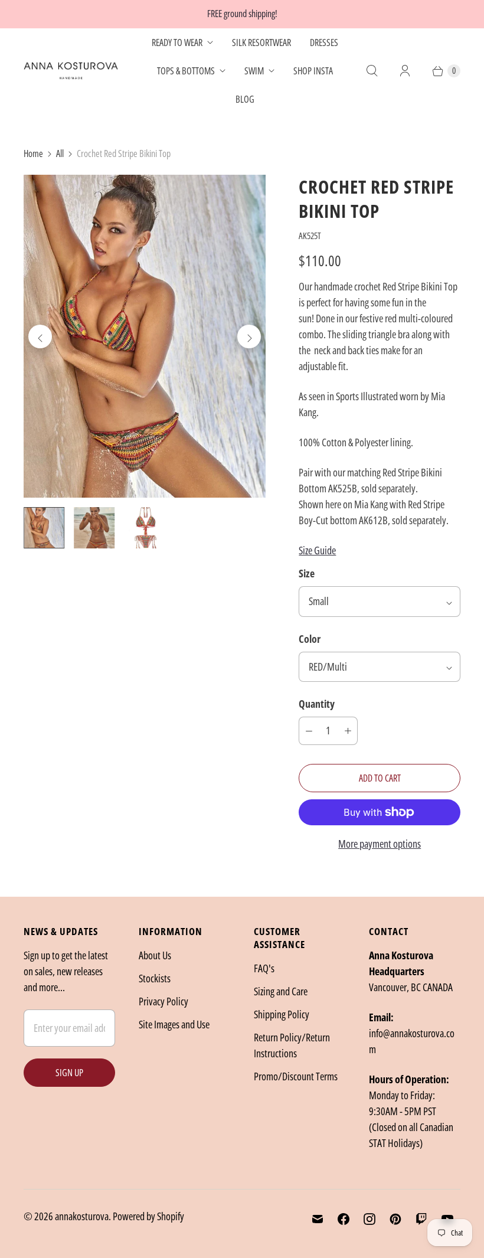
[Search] (371, 71)
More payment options (379, 844)
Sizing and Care (281, 991)
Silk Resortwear (261, 42)
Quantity (317, 704)
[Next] (249, 336)
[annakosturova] (71, 71)
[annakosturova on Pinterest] (395, 1219)
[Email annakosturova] (318, 1219)
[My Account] (404, 71)
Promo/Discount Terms (296, 1076)
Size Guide (317, 550)
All (60, 153)
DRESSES (324, 42)
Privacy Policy (163, 1001)
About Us (155, 955)
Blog (245, 99)
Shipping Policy (281, 1014)
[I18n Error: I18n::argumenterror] (44, 527)
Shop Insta (313, 70)
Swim (254, 70)
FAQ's (264, 968)
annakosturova (82, 1216)
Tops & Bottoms (186, 70)
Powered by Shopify (148, 1216)
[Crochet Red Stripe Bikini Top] (145, 336)
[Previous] (40, 336)
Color (310, 639)
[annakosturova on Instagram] (369, 1219)
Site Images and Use (174, 1024)
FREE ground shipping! (242, 13)
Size (307, 573)
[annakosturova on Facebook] (344, 1219)
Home (33, 153)
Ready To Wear (177, 42)
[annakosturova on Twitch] (421, 1219)
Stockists (155, 978)
